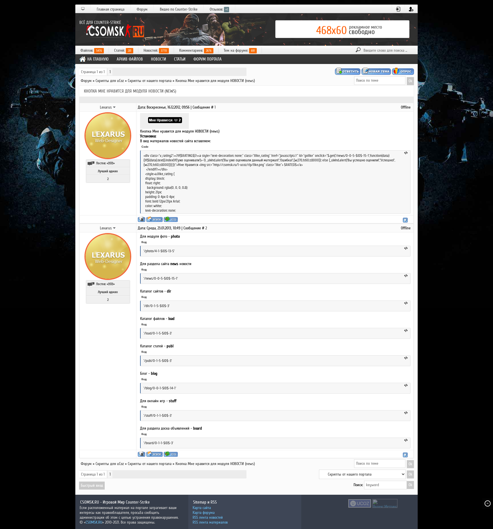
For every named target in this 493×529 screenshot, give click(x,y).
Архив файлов (130, 59)
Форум (142, 9)
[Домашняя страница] (154, 219)
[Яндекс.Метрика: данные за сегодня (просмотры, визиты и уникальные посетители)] (384, 503)
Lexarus (106, 107)
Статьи (179, 59)
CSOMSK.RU (94, 522)
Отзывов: (219, 9)
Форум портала (207, 59)
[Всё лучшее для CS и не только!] (111, 29)
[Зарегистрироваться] (411, 9)
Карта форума (204, 512)
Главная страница (110, 9)
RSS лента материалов (210, 522)
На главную (98, 59)
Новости (158, 59)
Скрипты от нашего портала (149, 80)
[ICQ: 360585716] (171, 219)
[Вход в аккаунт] (398, 9)
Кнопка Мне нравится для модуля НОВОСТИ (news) (215, 80)
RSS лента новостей (208, 517)
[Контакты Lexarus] (114, 107)
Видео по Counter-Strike (178, 9)
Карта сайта (202, 507)
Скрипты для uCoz (110, 80)
